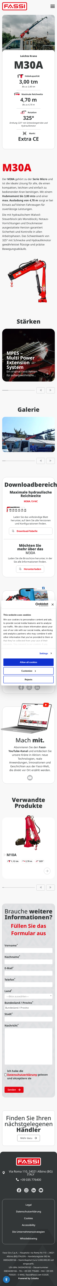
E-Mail (9, 968)
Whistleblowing (28, 1238)
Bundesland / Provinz (19, 1002)
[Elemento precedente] (40, 390)
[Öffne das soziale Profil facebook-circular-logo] (21, 687)
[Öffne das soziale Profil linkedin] (37, 687)
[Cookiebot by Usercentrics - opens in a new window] (36, 604)
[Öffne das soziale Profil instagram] (29, 687)
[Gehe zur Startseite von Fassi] (14, 6)
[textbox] (28, 996)
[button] (6, 1279)
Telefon (10, 979)
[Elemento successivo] (50, 390)
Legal (29, 1205)
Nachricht (12, 1025)
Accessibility (28, 1225)
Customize (26, 671)
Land (8, 991)
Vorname (11, 945)
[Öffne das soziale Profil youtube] (41, 1190)
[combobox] (28, 996)
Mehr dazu (26, 1138)
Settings (43, 653)
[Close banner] (53, 604)
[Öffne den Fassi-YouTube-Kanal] (30, 778)
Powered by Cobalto (28, 1278)
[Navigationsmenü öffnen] (52, 6)
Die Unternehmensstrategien (28, 1232)
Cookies (28, 1218)
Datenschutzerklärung (22, 1074)
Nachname (12, 957)
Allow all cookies (28, 662)
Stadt (9, 1014)
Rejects (28, 679)
